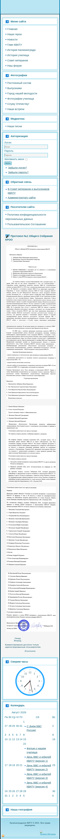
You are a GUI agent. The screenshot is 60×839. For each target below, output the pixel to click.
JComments (30, 651)
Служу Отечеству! (18, 103)
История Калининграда (21, 50)
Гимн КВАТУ (14, 44)
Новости (12, 39)
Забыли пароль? (18, 172)
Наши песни (14, 126)
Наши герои (14, 34)
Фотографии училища (20, 98)
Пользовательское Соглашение (26, 224)
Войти (7, 163)
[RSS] (3, 836)
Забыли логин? (17, 167)
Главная (12, 29)
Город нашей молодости (22, 93)
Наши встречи (15, 109)
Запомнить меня (14, 159)
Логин (7, 142)
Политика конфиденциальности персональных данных (25, 217)
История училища (18, 55)
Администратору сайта (22, 197)
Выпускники (14, 88)
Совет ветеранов (17, 60)
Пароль (8, 150)
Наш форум (14, 65)
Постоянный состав (19, 83)
